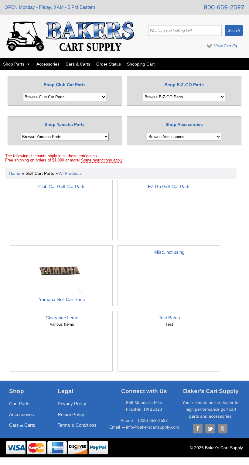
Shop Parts (13, 64)
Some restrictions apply (101, 160)
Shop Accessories (184, 124)
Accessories (48, 64)
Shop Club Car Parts (65, 84)
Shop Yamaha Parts (65, 124)
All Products (70, 173)
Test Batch (169, 317)
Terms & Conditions (77, 425)
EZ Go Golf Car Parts (169, 186)
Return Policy (71, 414)
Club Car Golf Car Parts (62, 186)
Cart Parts (19, 403)
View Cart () (225, 46)
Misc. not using (169, 252)
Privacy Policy (72, 403)
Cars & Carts (78, 64)
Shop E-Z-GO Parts (184, 84)
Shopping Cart (141, 64)
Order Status (108, 64)
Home (14, 173)
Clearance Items (62, 317)
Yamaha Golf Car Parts (62, 299)
